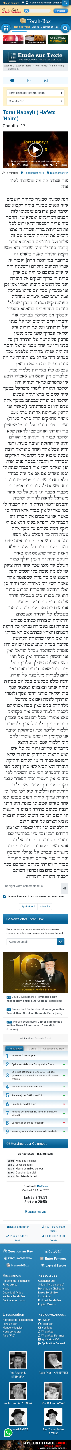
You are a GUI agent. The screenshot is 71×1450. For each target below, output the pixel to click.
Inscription (44, 1296)
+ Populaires (14, 1048)
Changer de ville (36, 1211)
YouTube (46, 1327)
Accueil (8, 65)
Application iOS (50, 1339)
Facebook (47, 1323)
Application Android (53, 1343)
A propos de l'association (18, 1319)
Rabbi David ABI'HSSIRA (18, 1403)
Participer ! (60, 10)
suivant (44, 906)
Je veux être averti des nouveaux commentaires (35, 896)
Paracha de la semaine (16, 1280)
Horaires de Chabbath (51, 1288)
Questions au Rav (53, 1048)
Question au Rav (49, 26)
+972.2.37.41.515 (19, 1236)
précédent (28, 906)
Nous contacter (19, 1226)
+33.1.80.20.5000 (55, 1226)
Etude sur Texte (23, 65)
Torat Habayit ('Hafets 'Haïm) (49, 65)
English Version (47, 1304)
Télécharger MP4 (33, 172)
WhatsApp (47, 1331)
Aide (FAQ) (9, 1335)
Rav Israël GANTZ (17, 1429)
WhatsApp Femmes (52, 1335)
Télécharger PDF (59, 172)
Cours (32, 1048)
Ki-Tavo (42, 1186)
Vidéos (35, 26)
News (6, 1288)
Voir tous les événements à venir (35, 1038)
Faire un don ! (11, 1323)
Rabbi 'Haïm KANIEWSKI (53, 1372)
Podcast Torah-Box (49, 1300)
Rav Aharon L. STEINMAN (18, 1374)
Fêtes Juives (10, 1284)
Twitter (45, 1319)
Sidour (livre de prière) (51, 1284)
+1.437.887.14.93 (55, 1236)
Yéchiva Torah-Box (14, 1296)
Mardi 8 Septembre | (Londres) (34, 1025)
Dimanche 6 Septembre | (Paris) (35, 1011)
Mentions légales (13, 1327)
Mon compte (12, 3)
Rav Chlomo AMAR (53, 1403)
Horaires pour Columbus (28, 1144)
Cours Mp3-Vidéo (13, 1292)
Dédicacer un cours (14, 1300)
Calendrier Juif (46, 1280)
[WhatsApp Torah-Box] (65, 3)
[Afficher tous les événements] (23, 3)
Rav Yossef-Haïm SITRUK (53, 1431)
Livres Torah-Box (48, 1292)
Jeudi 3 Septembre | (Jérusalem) (34, 998)
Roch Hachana (22, 26)
